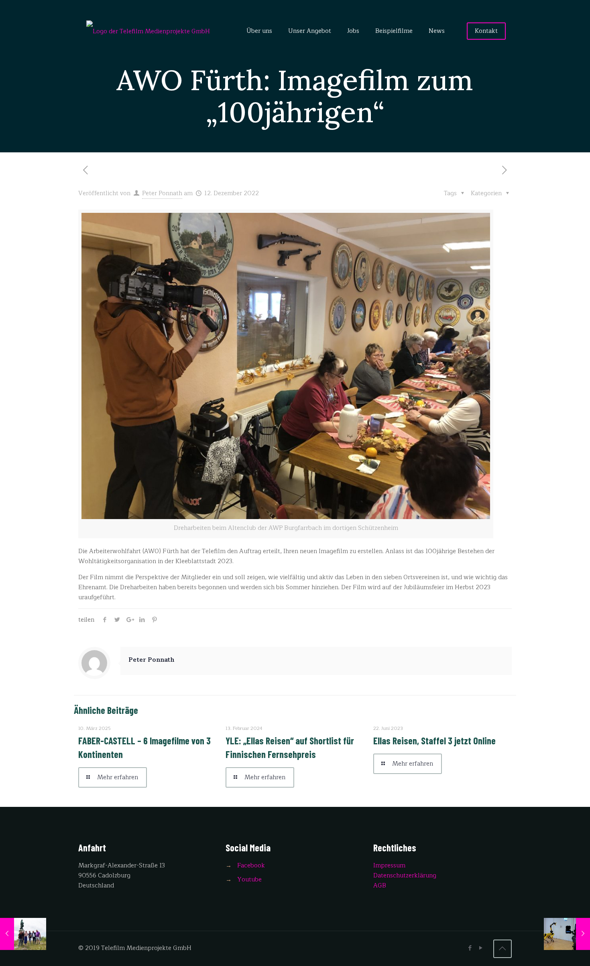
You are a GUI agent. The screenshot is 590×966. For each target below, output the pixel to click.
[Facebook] (470, 948)
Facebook (251, 866)
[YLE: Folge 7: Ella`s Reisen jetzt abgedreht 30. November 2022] (23, 934)
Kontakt (486, 31)
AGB (379, 886)
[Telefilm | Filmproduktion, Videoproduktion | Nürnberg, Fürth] (148, 31)
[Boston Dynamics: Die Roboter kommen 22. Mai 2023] (567, 934)
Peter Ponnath (162, 193)
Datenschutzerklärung (404, 876)
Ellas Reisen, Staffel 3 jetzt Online (434, 740)
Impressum (389, 866)
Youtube (249, 880)
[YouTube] (481, 948)
